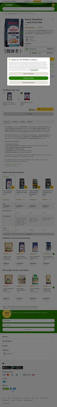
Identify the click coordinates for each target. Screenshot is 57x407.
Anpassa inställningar (28, 73)
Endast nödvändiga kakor (28, 82)
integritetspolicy (34, 70)
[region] (28, 71)
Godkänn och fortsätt (28, 78)
